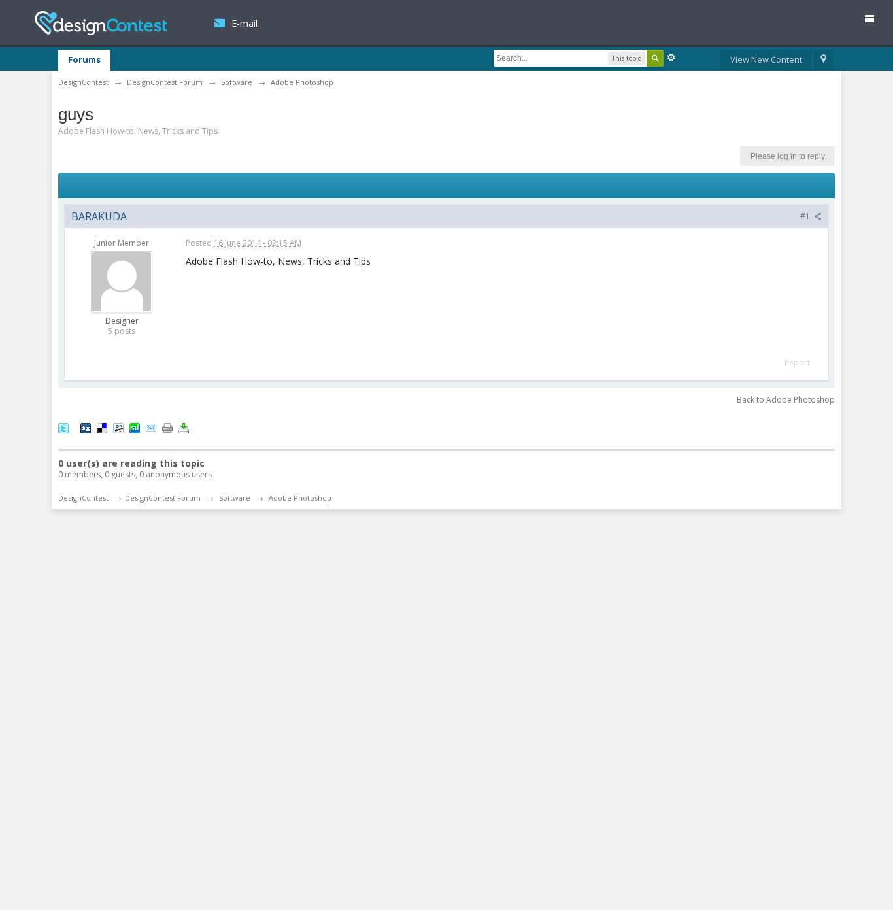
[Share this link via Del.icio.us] (102, 427)
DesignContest (101, 23)
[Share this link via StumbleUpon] (134, 427)
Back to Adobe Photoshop (786, 399)
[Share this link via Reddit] (118, 427)
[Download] (183, 427)
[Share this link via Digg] (85, 427)
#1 (806, 216)
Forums (84, 59)
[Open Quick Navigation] (823, 60)
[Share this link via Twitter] (63, 427)
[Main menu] (874, 21)
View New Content (766, 59)
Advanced (671, 57)
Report (797, 362)
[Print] (167, 427)
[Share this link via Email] (151, 427)
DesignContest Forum (163, 498)
